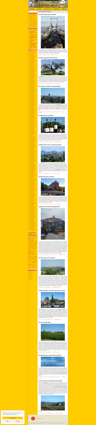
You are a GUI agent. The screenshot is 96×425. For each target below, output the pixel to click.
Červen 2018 (31, 167)
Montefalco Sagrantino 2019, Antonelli (48, 57)
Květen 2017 (31, 182)
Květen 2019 (31, 154)
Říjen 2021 (31, 120)
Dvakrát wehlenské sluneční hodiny (33, 19)
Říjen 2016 (31, 190)
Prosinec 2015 (32, 202)
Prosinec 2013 (32, 230)
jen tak (50, 376)
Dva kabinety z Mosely (33, 20)
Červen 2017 (31, 181)
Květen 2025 (31, 69)
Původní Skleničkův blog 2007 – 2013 (32, 233)
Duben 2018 (31, 169)
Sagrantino (48, 83)
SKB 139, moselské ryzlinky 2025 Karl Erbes (33, 25)
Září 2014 (31, 219)
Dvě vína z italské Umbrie (45, 322)
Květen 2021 (31, 125)
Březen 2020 (32, 142)
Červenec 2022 (32, 109)
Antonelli (65, 137)
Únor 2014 (31, 228)
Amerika (35, 237)
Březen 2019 (32, 156)
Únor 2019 (31, 157)
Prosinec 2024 (32, 75)
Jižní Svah (30, 272)
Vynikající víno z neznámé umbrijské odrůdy (49, 206)
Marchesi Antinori (64, 166)
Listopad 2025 (32, 62)
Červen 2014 (31, 223)
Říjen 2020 (31, 134)
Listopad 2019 (32, 147)
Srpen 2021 (31, 122)
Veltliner (34, 264)
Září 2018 (31, 163)
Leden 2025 (31, 74)
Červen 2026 (31, 54)
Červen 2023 (31, 96)
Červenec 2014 (32, 222)
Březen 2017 (32, 184)
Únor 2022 (31, 115)
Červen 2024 (31, 82)
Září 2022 (31, 107)
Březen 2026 (32, 57)
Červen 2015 (31, 209)
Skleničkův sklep (57, 8)
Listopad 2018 (32, 161)
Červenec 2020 (32, 137)
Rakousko (32, 256)
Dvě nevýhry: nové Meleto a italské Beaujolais (50, 86)
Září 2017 (31, 177)
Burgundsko (31, 241)
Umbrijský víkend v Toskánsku (46, 115)
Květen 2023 (31, 97)
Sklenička (31, 32)
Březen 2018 (32, 170)
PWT (30, 256)
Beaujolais (48, 111)
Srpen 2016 (31, 192)
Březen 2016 (32, 198)
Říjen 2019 (31, 148)
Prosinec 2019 (32, 145)
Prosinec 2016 (32, 188)
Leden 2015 (31, 215)
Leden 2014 (31, 229)
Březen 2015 (32, 212)
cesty (31, 243)
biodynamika (33, 240)
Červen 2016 (31, 195)
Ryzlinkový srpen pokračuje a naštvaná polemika (32, 16)
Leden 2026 (31, 60)
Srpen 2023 (31, 94)
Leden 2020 (31, 144)
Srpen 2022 (31, 108)
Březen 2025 (32, 71)
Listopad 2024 (32, 76)
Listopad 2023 (32, 90)
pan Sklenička (32, 36)
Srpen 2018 (31, 164)
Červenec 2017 (32, 179)
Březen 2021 (32, 128)
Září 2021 (31, 121)
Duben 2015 (31, 211)
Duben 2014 (31, 225)
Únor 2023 (31, 101)
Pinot (33, 254)
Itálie (48, 173)
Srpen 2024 (31, 80)
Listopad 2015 (32, 203)
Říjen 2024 (31, 77)
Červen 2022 (31, 110)
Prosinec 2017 (32, 174)
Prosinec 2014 (32, 216)
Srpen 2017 (31, 178)
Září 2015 (31, 205)
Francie (32, 246)
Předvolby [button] (18, 421)
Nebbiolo (35, 251)
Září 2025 (31, 64)
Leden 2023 (31, 102)
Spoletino (48, 319)
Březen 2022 (32, 114)
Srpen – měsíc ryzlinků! (33, 21)
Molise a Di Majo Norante (33, 31)
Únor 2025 (31, 73)
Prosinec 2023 (32, 89)
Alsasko (32, 237)
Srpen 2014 (31, 221)
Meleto (47, 106)
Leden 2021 (31, 130)
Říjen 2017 (31, 176)
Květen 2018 (31, 168)
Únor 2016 (31, 199)
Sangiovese (52, 111)
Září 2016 (31, 191)
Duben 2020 (31, 141)
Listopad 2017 (32, 175)
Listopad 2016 (32, 189)
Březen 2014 (32, 226)
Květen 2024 (31, 83)
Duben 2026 (31, 56)
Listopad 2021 (32, 118)
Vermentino (51, 203)
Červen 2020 (31, 138)
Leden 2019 (31, 158)
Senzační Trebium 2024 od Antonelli (47, 14)
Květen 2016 (31, 196)
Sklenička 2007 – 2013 (47, 8)
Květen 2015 (31, 210)
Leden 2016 (31, 201)
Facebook (30, 279)
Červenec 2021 (32, 123)
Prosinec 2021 (32, 117)
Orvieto (35, 253)
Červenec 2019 (32, 151)
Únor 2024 (31, 87)
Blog (44, 54)
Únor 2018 (31, 171)
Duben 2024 (31, 84)
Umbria (48, 54)
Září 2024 (31, 78)
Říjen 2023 (31, 91)
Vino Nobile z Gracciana (55, 196)
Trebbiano (53, 254)
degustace (32, 244)
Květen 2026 (31, 55)
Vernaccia (59, 376)
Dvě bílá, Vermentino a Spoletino (46, 176)
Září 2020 (31, 135)
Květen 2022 (31, 111)
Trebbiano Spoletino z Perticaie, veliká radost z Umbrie (52, 290)
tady (49, 49)
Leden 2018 (31, 172)
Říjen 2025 (31, 63)
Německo (31, 253)
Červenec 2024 (32, 81)
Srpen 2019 (31, 150)
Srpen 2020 (31, 136)
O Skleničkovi (39, 8)
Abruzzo (29, 237)
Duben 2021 (31, 127)
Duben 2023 (31, 98)
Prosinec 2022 (32, 103)
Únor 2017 (31, 185)
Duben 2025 (31, 70)
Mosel (32, 251)
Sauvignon (30, 259)
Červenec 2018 (32, 165)
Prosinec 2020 (32, 131)
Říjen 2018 (31, 162)
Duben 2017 (31, 183)
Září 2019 (31, 149)
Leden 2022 (31, 116)
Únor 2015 (31, 214)
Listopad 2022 (32, 104)
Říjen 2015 (31, 204)
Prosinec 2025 (32, 61)
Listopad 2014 (32, 217)
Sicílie (35, 259)
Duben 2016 (31, 197)
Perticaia (50, 254)
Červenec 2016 (32, 194)
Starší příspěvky (37, 418)
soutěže (34, 260)
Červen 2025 (31, 68)
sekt (33, 259)
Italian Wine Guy (31, 276)
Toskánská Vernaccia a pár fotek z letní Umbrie (50, 355)
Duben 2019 (31, 155)
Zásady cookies (14, 414)
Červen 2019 (31, 152)
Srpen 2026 (31, 51)
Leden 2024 (31, 88)
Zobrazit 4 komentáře (57, 203)
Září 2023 (31, 93)
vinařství (31, 267)
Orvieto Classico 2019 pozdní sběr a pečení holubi (50, 381)
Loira (31, 249)
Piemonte (30, 254)
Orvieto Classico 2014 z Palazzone (47, 257)
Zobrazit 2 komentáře (57, 83)
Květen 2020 (31, 140)
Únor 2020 (31, 143)
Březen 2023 (32, 100)
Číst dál (58, 52)
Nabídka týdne (64, 8)
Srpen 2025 (31, 66)
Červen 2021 (31, 124)
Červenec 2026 (32, 53)
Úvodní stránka (32, 8)
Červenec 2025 (32, 67)
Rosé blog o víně (31, 273)
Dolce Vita (30, 275)
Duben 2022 (31, 113)
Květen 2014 (31, 224)
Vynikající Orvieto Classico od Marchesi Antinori (50, 144)
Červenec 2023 (32, 95)
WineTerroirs (31, 278)
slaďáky (29, 260)
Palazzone (58, 276)
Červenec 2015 (32, 208)
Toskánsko (56, 111)
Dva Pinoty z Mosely (33, 26)
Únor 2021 (31, 129)
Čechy (33, 267)
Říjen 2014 (31, 218)
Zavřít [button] (7, 421)
